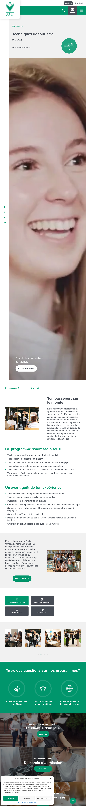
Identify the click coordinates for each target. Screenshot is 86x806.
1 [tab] (38, 654)
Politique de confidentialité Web (27, 802)
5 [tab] (44, 654)
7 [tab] (47, 654)
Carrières (68, 3)
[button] (51, 779)
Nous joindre (79, 3)
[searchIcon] (63, 10)
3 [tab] (41, 654)
